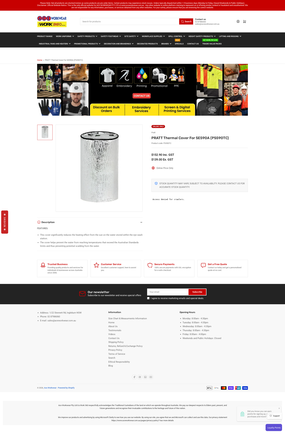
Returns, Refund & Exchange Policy (125, 346)
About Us (113, 326)
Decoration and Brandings (117, 44)
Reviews (4, 222)
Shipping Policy (116, 342)
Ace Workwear (50, 388)
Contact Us (193, 44)
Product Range (44, 36)
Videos (111, 334)
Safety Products (86, 36)
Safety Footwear (109, 36)
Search (111, 358)
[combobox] (137, 21)
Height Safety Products (201, 36)
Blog (110, 365)
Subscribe (197, 292)
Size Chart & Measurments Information (127, 318)
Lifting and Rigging (229, 36)
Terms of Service (116, 354)
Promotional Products (86, 44)
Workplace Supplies (152, 36)
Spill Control (175, 36)
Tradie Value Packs (212, 42)
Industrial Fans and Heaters (53, 44)
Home (39, 60)
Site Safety (130, 36)
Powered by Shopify (66, 388)
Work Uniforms (63, 36)
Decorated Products (147, 44)
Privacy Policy (115, 350)
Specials (179, 42)
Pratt (153, 132)
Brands (165, 44)
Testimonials (114, 330)
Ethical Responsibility (119, 362)
